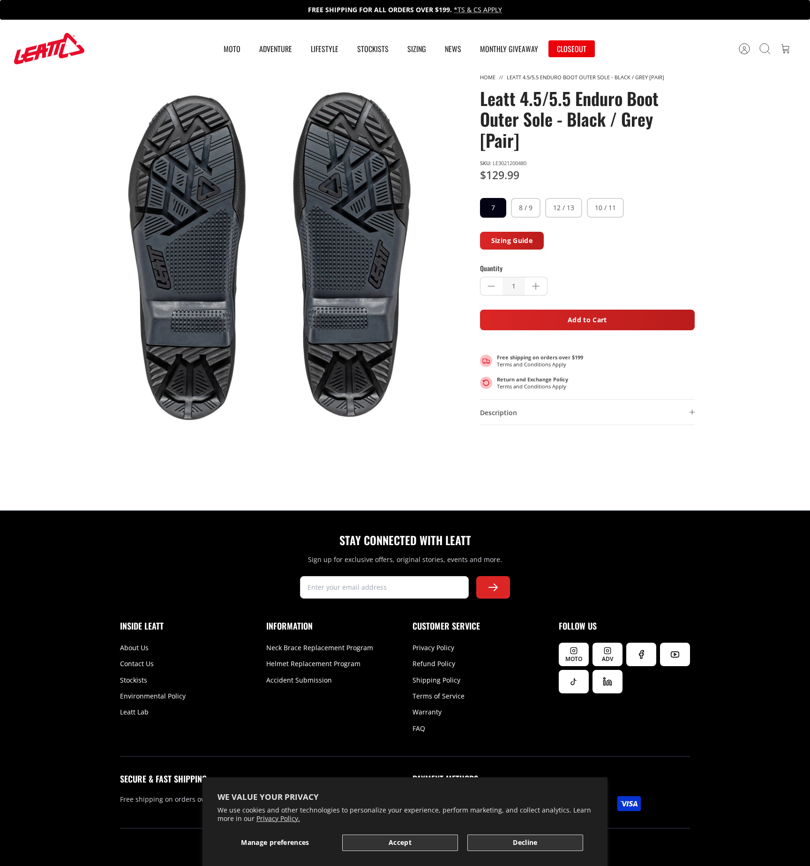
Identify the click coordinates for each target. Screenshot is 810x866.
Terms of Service (438, 695)
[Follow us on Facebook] (641, 654)
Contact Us (137, 663)
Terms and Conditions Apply (531, 364)
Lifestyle (324, 48)
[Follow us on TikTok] (574, 681)
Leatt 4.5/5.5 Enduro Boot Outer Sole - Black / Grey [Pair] (585, 77)
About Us (134, 647)
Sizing (416, 48)
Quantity (491, 268)
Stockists (373, 48)
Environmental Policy (153, 695)
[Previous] (245, 10)
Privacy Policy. (278, 818)
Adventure (275, 48)
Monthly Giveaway (509, 48)
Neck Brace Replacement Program (319, 647)
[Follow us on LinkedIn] (607, 681)
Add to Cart (587, 319)
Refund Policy (433, 663)
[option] (269, 256)
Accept (400, 842)
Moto (232, 48)
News (453, 48)
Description (498, 412)
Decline (525, 842)
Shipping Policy (436, 680)
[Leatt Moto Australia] (49, 49)
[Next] (565, 10)
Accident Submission (299, 680)
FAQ (418, 728)
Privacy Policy (433, 647)
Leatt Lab (134, 711)
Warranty (427, 711)
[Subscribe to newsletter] (493, 587)
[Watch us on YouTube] (675, 654)
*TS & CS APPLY (478, 9)
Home (487, 77)
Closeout (571, 48)
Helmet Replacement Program (313, 663)
